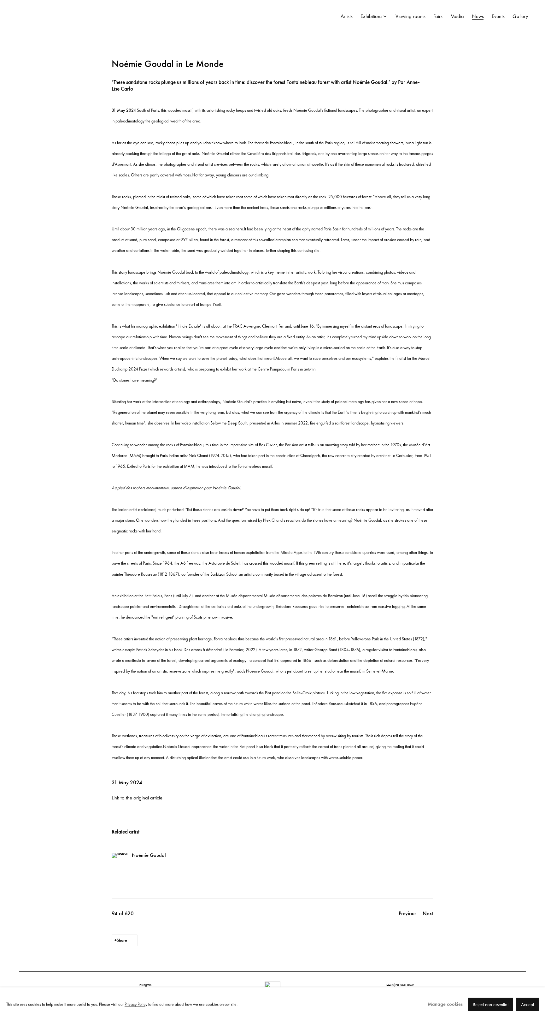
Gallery (520, 16)
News (478, 16)
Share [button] (122, 940)
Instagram (145, 985)
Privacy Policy (136, 1004)
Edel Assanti (63, 16)
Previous (407, 913)
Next (428, 913)
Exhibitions (371, 16)
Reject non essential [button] (490, 1004)
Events (498, 16)
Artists (347, 16)
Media (457, 16)
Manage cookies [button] (445, 1003)
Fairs (437, 16)
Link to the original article (137, 797)
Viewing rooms (410, 16)
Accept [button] (527, 1004)
